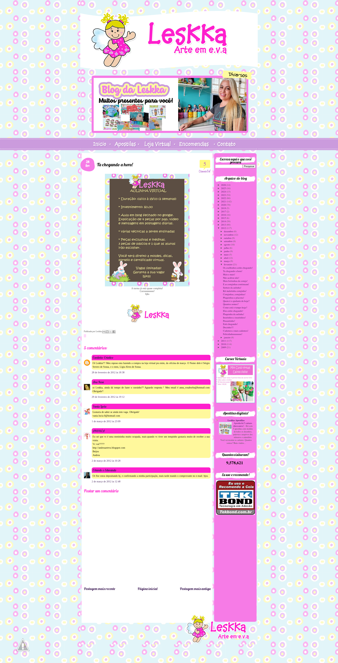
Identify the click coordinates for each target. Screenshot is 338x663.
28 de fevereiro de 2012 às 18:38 (108, 372)
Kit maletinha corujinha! (234, 291)
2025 (224, 188)
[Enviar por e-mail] (104, 332)
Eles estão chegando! (233, 310)
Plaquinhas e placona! (233, 297)
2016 (224, 214)
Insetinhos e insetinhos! (234, 317)
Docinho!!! (228, 327)
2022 (224, 198)
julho (227, 247)
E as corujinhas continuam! (236, 284)
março (227, 261)
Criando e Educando (104, 470)
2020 (224, 204)
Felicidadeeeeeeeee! (232, 334)
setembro (228, 241)
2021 (224, 201)
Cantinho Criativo (103, 357)
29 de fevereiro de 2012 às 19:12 (108, 397)
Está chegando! (230, 324)
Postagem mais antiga (195, 588)
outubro (228, 238)
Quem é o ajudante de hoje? (236, 301)
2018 (224, 208)
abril (226, 257)
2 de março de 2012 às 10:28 (106, 460)
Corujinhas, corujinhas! (234, 294)
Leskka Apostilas (236, 420)
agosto (227, 244)
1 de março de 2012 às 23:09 (106, 421)
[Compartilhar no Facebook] (114, 332)
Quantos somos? (231, 304)
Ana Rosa (98, 382)
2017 (224, 211)
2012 (224, 228)
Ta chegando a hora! (232, 271)
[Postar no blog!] (107, 332)
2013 (224, 224)
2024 (224, 191)
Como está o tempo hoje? (235, 307)
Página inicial (147, 588)
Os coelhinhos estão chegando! (238, 267)
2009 (224, 347)
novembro (229, 234)
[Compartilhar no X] (110, 332)
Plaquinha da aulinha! (233, 314)
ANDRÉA (99, 431)
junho (227, 251)
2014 (224, 221)
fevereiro (228, 264)
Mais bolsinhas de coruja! (235, 281)
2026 (224, 184)
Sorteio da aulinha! (232, 287)
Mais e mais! (229, 274)
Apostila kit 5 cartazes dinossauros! (242, 424)
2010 (224, 344)
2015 (224, 218)
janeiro (227, 337)
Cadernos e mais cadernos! (235, 330)
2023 (224, 194)
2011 (224, 340)
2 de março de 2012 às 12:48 (106, 481)
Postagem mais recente (99, 588)
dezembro (229, 231)
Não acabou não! (231, 277)
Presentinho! (229, 320)
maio (226, 254)
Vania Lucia (99, 406)
